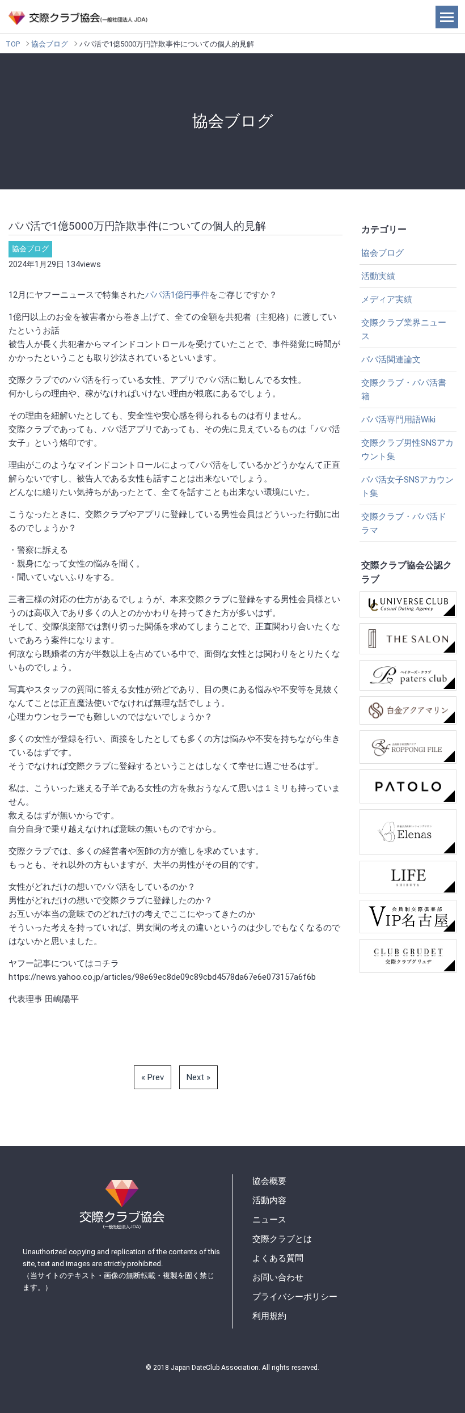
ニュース (269, 1220)
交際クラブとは (282, 1239)
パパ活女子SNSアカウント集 (407, 486)
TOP (13, 44)
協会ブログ (49, 44)
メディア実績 (386, 299)
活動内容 (269, 1200)
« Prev (152, 1077)
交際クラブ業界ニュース (403, 329)
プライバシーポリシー (294, 1297)
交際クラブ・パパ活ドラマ (403, 523)
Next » (198, 1077)
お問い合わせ (277, 1277)
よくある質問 (277, 1258)
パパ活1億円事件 (177, 295)
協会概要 (269, 1181)
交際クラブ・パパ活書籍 (403, 389)
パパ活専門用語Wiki (398, 419)
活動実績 (378, 276)
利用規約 (269, 1316)
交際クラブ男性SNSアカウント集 (407, 450)
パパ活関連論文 (391, 359)
